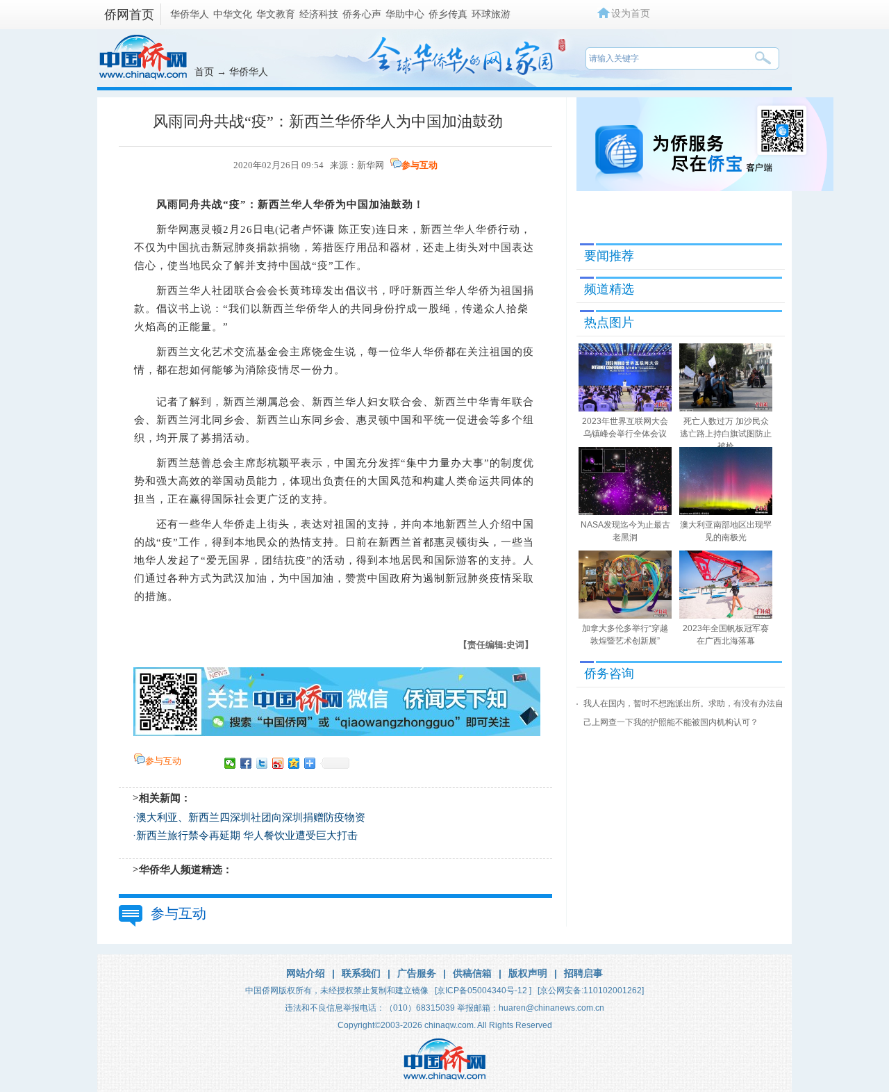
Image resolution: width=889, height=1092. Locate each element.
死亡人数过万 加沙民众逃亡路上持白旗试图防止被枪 (726, 433)
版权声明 (527, 973)
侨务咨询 (609, 674)
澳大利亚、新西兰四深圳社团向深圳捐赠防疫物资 (250, 817)
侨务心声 (361, 13)
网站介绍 (305, 973)
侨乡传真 (448, 13)
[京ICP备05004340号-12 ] (483, 990)
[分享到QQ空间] (294, 763)
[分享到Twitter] (262, 763)
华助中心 (404, 13)
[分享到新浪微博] (278, 763)
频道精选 (609, 289)
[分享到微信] (230, 763)
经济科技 (318, 13)
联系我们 (361, 973)
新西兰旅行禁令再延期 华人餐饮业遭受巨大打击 (247, 835)
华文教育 (275, 13)
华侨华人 (189, 13)
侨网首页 (129, 15)
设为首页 (630, 13)
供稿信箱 (472, 973)
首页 (204, 71)
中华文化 (232, 13)
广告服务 (416, 973)
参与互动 (419, 165)
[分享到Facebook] (246, 763)
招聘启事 (583, 973)
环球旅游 (491, 13)
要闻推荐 (609, 256)
